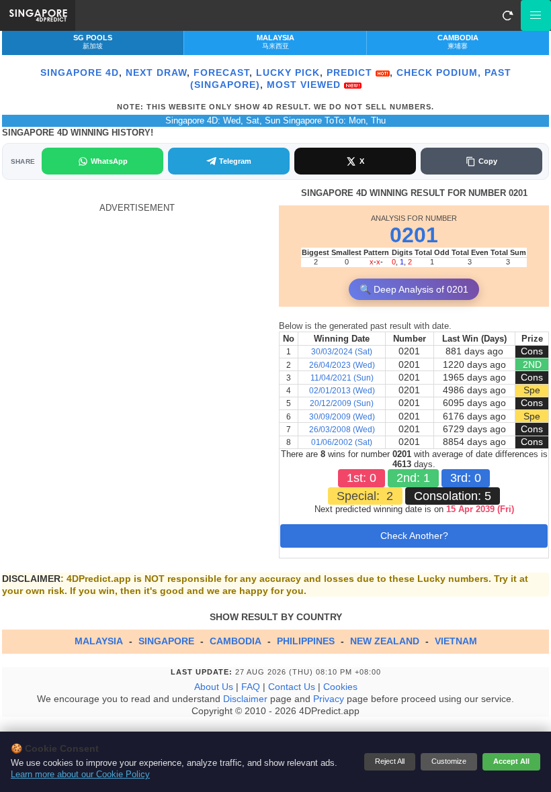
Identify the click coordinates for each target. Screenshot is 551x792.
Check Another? (414, 535)
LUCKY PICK (288, 72)
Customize (448, 761)
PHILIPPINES (306, 641)
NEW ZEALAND (384, 641)
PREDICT (351, 72)
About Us (213, 686)
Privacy (328, 698)
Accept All (511, 761)
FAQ (250, 686)
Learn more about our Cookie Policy (80, 774)
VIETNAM (456, 641)
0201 (414, 235)
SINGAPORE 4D (79, 72)
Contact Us (291, 686)
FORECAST (221, 72)
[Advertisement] (137, 307)
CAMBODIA (235, 641)
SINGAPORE (166, 641)
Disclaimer (245, 698)
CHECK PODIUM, (438, 72)
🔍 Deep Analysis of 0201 (413, 289)
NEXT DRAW (156, 72)
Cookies (340, 686)
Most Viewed (305, 84)
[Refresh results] (507, 15)
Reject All (390, 761)
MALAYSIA (99, 641)
